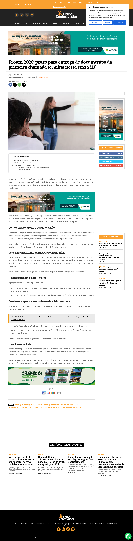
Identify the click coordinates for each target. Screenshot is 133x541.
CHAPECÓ (102, 277)
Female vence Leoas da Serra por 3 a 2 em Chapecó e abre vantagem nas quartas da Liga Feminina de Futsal (111, 461)
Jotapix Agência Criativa (93, 536)
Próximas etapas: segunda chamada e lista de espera (32, 166)
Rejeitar (107, 22)
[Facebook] (17, 15)
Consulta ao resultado (24, 168)
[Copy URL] (24, 84)
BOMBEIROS (102, 251)
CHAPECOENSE (103, 240)
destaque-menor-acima (33, 404)
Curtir (119, 152)
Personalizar (95, 22)
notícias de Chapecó (33, 406)
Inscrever (119, 164)
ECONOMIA (102, 265)
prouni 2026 (78, 406)
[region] (107, 15)
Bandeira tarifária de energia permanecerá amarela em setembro (109, 268)
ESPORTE (71, 453)
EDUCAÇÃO (78, 404)
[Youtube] (32, 15)
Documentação (67, 404)
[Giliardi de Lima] (9, 74)
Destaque (19, 404)
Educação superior (16, 406)
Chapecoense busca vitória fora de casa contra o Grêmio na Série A (110, 243)
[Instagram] (22, 15)
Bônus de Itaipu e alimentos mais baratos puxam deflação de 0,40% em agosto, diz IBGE (51, 460)
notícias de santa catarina (54, 406)
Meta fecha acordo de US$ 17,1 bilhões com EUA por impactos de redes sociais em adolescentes (21, 460)
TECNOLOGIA (12, 453)
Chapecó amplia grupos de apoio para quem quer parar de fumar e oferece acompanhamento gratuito (110, 281)
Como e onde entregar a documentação (27, 159)
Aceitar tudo (120, 22)
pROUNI (69, 406)
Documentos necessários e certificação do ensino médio (35, 161)
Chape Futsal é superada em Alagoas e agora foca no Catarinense (80, 458)
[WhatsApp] (19, 84)
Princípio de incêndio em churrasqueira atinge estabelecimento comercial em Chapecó (109, 255)
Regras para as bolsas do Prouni (25, 164)
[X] (27, 15)
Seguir (119, 156)
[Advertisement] (51, 423)
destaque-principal (52, 404)
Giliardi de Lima (17, 74)
